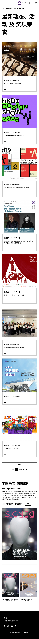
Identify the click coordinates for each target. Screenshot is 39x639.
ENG (26, 2)
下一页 (19, 464)
